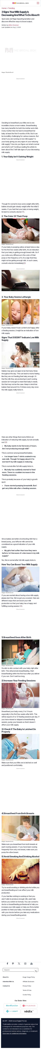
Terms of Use (27, 990)
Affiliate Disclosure (28, 981)
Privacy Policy (27, 986)
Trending (11, 8)
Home (4, 8)
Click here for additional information (14, 1033)
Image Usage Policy (29, 977)
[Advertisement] (20, 101)
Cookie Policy (27, 994)
